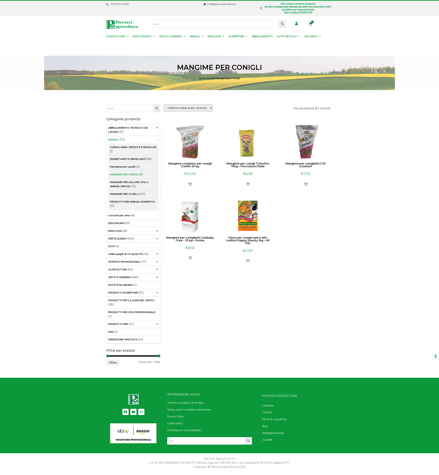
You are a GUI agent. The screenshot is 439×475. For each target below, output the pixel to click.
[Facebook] (125, 412)
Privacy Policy (175, 416)
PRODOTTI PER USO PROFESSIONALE (131, 312)
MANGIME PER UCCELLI (124, 194)
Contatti (267, 412)
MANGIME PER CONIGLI (124, 174)
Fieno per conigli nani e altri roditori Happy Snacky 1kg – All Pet (247, 240)
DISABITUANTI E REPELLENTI (128, 159)
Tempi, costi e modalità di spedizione (189, 409)
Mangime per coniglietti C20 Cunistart (306, 165)
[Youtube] (133, 412)
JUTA (111, 246)
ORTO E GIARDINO (170, 36)
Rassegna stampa (273, 433)
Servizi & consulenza (274, 419)
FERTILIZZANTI (142, 36)
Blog (265, 426)
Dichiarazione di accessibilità (184, 430)
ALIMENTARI (236, 36)
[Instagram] (141, 412)
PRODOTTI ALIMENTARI (123, 292)
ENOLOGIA (214, 36)
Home (202, 78)
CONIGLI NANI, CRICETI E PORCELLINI (133, 147)
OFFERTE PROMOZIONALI (124, 261)
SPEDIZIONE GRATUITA (122, 339)
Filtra (113, 362)
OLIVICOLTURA (115, 36)
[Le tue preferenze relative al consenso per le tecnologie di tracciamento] (435, 356)
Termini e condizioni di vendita (185, 402)
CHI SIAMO (310, 36)
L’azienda (267, 405)
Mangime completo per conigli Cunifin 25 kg (190, 165)
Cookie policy (175, 423)
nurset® (267, 439)
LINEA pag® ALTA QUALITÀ (125, 254)
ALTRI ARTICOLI (287, 36)
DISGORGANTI (117, 223)
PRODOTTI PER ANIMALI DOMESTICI (132, 201)
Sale (111, 331)
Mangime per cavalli (122, 166)
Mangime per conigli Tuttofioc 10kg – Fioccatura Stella (247, 165)
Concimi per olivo (119, 215)
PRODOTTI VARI (118, 324)
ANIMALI (195, 36)
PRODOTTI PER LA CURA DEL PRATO (131, 300)
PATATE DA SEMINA (120, 284)
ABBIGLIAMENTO (262, 36)
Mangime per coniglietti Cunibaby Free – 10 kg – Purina (190, 239)
